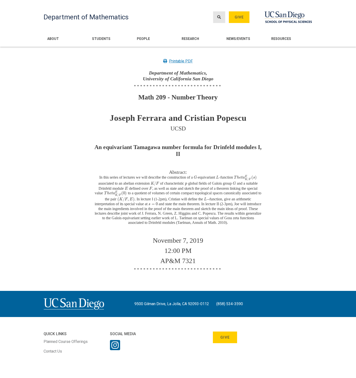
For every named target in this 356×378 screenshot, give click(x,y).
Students (101, 39)
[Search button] (219, 17)
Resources (281, 39)
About (53, 39)
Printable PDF (181, 61)
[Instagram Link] (115, 348)
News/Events (238, 39)
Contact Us (53, 351)
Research (190, 39)
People (143, 39)
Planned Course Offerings (66, 341)
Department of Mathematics (86, 17)
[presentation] (195, 177)
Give (239, 17)
